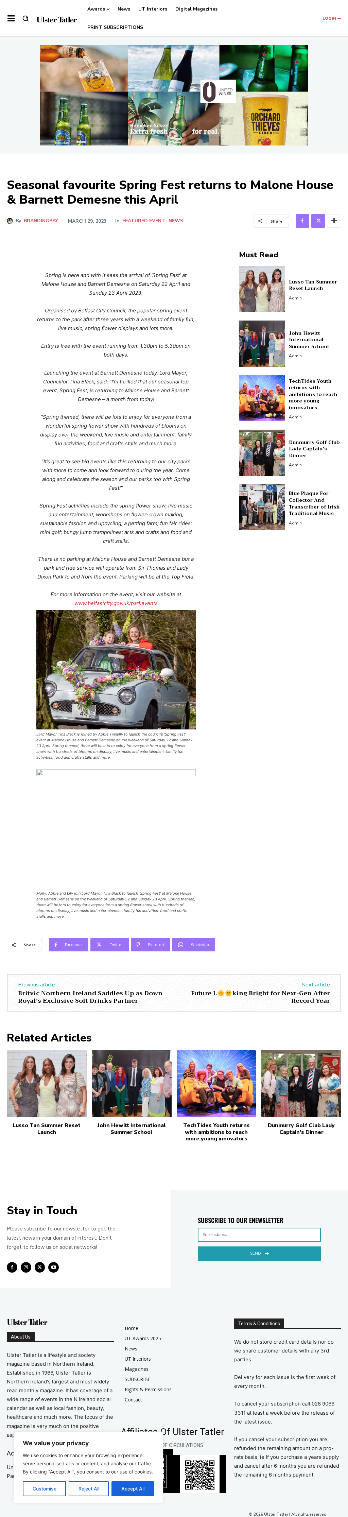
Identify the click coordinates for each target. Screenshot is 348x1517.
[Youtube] (53, 1267)
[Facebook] (302, 221)
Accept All (132, 1489)
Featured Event (143, 221)
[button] (25, 18)
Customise (44, 1489)
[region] (88, 1467)
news (176, 221)
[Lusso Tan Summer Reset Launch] (262, 289)
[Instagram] (26, 1267)
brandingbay (41, 221)
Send (255, 1253)
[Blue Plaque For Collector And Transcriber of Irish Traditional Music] (262, 507)
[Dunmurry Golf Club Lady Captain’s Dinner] (262, 453)
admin (295, 298)
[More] (334, 221)
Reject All (89, 1489)
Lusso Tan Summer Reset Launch (313, 285)
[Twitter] (318, 221)
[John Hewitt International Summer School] (262, 344)
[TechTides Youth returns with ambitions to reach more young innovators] (262, 398)
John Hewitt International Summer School (309, 339)
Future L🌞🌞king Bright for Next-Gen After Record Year (260, 997)
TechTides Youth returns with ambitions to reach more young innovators (313, 394)
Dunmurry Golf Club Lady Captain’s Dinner (314, 449)
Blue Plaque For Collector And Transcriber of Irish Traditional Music (314, 503)
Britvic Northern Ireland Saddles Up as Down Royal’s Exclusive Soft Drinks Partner (90, 997)
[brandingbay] (11, 221)
